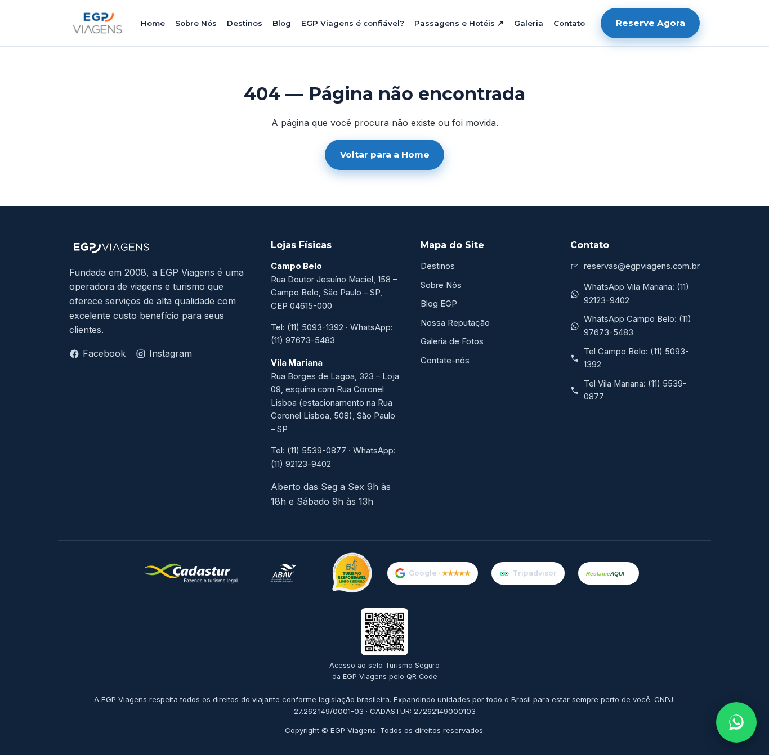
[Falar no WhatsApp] (736, 722)
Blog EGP (439, 304)
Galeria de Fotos (452, 341)
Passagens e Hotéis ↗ (459, 23)
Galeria (528, 23)
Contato (569, 23)
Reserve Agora (650, 22)
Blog (281, 23)
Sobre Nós (196, 23)
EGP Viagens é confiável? (352, 23)
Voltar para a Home (385, 154)
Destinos (244, 23)
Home (153, 23)
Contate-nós (445, 361)
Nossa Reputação (455, 323)
